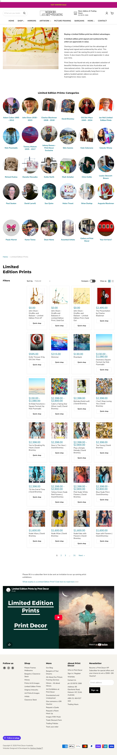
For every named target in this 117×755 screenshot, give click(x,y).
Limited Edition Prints (32, 686)
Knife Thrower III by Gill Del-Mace (37, 358)
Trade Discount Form (54, 720)
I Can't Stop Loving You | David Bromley (104, 403)
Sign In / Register (74, 673)
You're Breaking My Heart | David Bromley (37, 447)
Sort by (30, 281)
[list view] (112, 281)
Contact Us (72, 680)
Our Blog (49, 668)
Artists (26, 696)
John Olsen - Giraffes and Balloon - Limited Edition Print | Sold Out (81, 316)
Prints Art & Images (31, 683)
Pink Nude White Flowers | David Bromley (81, 494)
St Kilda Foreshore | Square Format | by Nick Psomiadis (37, 406)
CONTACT (102, 21)
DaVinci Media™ (36, 748)
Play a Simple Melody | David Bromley (80, 450)
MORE (91, 21)
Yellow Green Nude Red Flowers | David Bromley (59, 494)
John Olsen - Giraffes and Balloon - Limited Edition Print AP (36, 314)
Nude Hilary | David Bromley (37, 534)
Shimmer (55, 357)
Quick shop (37, 323)
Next (81, 555)
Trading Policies (52, 723)
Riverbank (78, 357)
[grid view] (109, 281)
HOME (11, 21)
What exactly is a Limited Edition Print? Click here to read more (49, 582)
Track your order (52, 727)
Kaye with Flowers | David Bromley (104, 534)
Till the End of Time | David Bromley (37, 490)
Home (5, 257)
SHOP (20, 21)
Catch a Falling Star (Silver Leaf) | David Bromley (59, 406)
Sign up (94, 690)
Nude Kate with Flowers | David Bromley (80, 536)
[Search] (24, 13)
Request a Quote (52, 707)
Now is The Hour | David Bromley (58, 446)
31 (74, 555)
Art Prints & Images (31, 693)
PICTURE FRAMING (62, 21)
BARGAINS (79, 21)
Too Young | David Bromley (103, 446)
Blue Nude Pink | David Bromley (103, 493)
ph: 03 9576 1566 (75, 683)
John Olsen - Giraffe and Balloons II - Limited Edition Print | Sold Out (57, 316)
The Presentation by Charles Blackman (103, 313)
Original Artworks (31, 690)
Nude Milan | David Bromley (59, 534)
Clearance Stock (30, 700)
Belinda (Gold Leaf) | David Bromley (82, 402)
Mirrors (27, 680)
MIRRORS (32, 21)
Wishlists (71, 677)
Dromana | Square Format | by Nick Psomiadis (103, 362)
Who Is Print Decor (75, 670)
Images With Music (53, 717)
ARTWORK (45, 21)
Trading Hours (73, 704)
